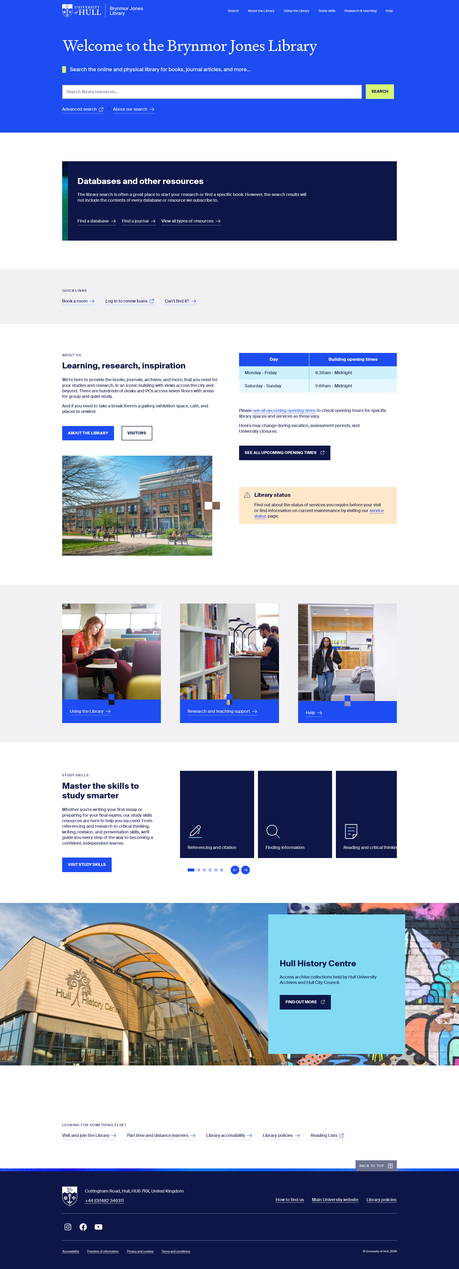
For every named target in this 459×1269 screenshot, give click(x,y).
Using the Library (296, 11)
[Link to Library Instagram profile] (68, 1227)
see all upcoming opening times (284, 410)
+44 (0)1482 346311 (104, 1201)
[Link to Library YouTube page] (98, 1227)
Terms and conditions (176, 1251)
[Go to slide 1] (191, 870)
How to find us (290, 1200)
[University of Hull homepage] (102, 10)
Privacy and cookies (140, 1251)
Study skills (326, 11)
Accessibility (70, 1251)
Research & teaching (360, 11)
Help (389, 11)
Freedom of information (103, 1251)
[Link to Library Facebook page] (83, 1227)
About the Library (261, 11)
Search (233, 11)
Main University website (335, 1200)
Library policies (381, 1200)
